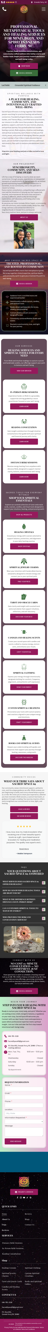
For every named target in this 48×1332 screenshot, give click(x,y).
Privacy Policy (8, 1327)
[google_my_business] (30, 1198)
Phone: (8, 1101)
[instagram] (20, 1198)
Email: (7, 1093)
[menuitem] (12, 1213)
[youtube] (24, 1198)
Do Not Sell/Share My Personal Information (26, 1327)
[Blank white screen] (4, 9)
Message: (9, 1126)
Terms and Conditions (28, 1329)
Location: (9, 1109)
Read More (24, 849)
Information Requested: (15, 1117)
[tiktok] (27, 1198)
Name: (7, 1085)
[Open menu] (43, 9)
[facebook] (17, 1198)
